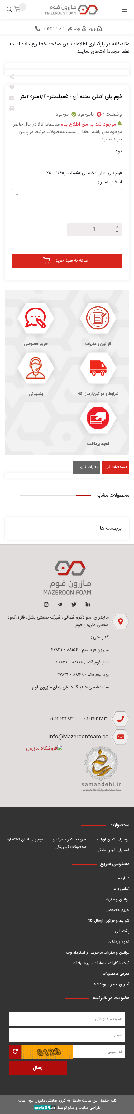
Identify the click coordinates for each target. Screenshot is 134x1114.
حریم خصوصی (117, 910)
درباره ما (123, 878)
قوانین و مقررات (116, 899)
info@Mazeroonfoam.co (78, 737)
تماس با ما (121, 889)
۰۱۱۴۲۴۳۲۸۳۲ (63, 719)
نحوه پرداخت (118, 942)
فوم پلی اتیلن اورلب (113, 839)
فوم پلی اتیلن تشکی (112, 850)
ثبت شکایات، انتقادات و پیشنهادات (101, 963)
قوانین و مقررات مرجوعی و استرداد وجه (97, 952)
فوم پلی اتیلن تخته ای (25, 839)
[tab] (115, 467)
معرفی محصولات (116, 974)
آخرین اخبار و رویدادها (111, 984)
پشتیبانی (122, 931)
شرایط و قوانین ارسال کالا (108, 921)
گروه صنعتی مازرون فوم (47, 1100)
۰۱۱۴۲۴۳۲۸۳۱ (95, 719)
